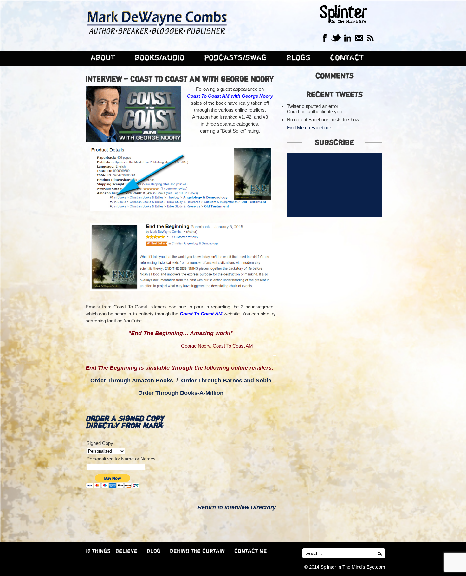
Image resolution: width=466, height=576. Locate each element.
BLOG (153, 551)
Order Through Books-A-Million (180, 393)
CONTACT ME (250, 551)
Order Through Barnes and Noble (226, 380)
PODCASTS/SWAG (235, 58)
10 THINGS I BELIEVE (111, 551)
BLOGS (298, 58)
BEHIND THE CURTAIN (197, 551)
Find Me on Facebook (309, 127)
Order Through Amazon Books (131, 380)
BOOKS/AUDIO (159, 58)
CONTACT (347, 58)
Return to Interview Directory (236, 507)
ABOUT (103, 58)
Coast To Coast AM (201, 313)
